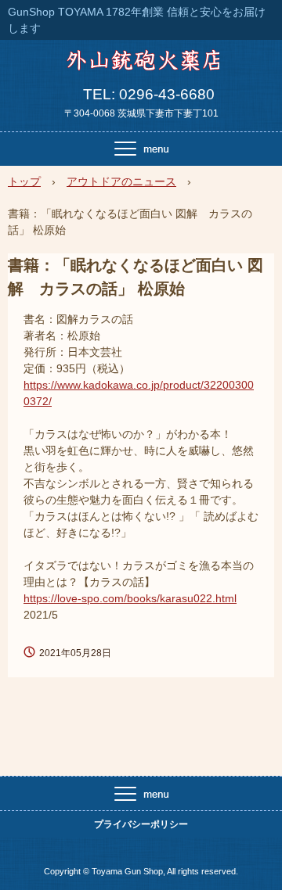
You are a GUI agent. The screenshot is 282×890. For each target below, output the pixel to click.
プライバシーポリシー (141, 824)
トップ (24, 181)
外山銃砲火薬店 (141, 65)
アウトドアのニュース (121, 181)
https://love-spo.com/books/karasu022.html (130, 598)
